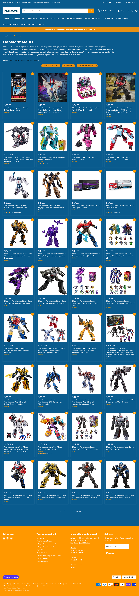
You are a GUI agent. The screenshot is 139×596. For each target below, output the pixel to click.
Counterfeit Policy (42, 562)
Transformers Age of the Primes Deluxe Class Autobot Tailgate (16, 206)
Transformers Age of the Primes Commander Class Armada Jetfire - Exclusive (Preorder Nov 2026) (17, 449)
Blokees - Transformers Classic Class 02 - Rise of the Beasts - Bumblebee (52, 496)
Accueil (5, 36)
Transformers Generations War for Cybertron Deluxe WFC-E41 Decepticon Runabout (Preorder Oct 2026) (119, 111)
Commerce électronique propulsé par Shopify (16, 590)
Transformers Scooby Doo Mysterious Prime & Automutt (52, 158)
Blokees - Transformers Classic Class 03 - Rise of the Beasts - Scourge (86, 496)
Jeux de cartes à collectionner (116, 18)
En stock (17, 2)
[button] (124, 11)
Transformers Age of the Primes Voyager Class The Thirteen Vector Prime (51, 207)
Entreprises (31, 18)
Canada (130, 3)
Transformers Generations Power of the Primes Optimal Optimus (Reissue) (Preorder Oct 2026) (18, 159)
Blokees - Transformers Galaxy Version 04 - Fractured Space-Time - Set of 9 (85, 303)
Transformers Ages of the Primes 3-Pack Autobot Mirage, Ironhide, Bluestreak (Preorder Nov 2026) (51, 350)
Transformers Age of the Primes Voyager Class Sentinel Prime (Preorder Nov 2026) (84, 350)
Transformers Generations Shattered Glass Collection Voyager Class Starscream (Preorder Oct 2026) (51, 110)
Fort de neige (56, 2)
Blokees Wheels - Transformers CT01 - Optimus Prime (120, 206)
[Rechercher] (91, 11)
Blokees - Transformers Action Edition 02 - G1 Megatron (120, 448)
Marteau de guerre (74, 18)
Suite (41, 24)
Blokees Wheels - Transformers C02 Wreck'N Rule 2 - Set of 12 (86, 109)
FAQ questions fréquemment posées (49, 556)
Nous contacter (42, 553)
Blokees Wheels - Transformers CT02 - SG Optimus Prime (86, 206)
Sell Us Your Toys (42, 559)
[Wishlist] (132, 12)
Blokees (74, 112)
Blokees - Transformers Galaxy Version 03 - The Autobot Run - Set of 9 (120, 303)
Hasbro (6, 112)
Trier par (6, 60)
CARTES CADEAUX (28, 24)
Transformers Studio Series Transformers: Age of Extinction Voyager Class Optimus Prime (83, 402)
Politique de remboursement (46, 544)
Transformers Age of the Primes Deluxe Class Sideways (16, 109)
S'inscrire (110, 553)
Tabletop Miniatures (93, 18)
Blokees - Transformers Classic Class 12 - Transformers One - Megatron (52, 302)
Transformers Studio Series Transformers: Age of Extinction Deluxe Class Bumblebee (15, 402)
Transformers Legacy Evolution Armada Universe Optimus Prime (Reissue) (16, 350)
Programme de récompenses (41, 2)
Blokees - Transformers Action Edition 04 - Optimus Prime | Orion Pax (86, 255)
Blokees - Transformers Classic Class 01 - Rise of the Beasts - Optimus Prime (18, 497)
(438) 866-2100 (84, 543)
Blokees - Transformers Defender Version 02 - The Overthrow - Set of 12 (119, 256)
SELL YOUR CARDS (10, 24)
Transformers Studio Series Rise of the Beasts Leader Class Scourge (120, 401)
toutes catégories (8, 2)
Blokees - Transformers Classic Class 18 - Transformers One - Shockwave (18, 302)
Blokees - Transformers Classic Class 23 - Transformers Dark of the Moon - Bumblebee (18, 256)
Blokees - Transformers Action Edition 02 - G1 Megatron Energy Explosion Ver (52, 256)
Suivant (78, 511)
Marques (43, 18)
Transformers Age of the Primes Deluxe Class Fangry (84, 158)
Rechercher (40, 538)
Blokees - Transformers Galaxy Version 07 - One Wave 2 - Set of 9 (85, 448)
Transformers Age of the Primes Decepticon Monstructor (50, 448)
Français (117, 3)
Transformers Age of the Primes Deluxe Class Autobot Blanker (118, 158)
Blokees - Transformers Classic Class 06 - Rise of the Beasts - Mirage (120, 496)
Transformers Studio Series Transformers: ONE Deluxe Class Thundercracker (50, 402)
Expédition (40, 550)
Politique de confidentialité (46, 547)
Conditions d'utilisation (44, 541)
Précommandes (26, 2)
